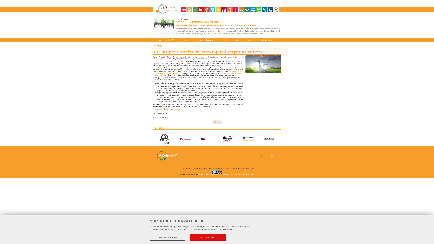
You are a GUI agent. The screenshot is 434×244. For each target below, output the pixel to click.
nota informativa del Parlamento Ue (167, 109)
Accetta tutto (208, 237)
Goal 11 (187, 19)
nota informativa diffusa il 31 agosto (171, 61)
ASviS (180, 19)
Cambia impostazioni (167, 237)
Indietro (217, 122)
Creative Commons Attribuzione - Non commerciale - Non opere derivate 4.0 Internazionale (226, 174)
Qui (151, 229)
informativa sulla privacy (223, 229)
